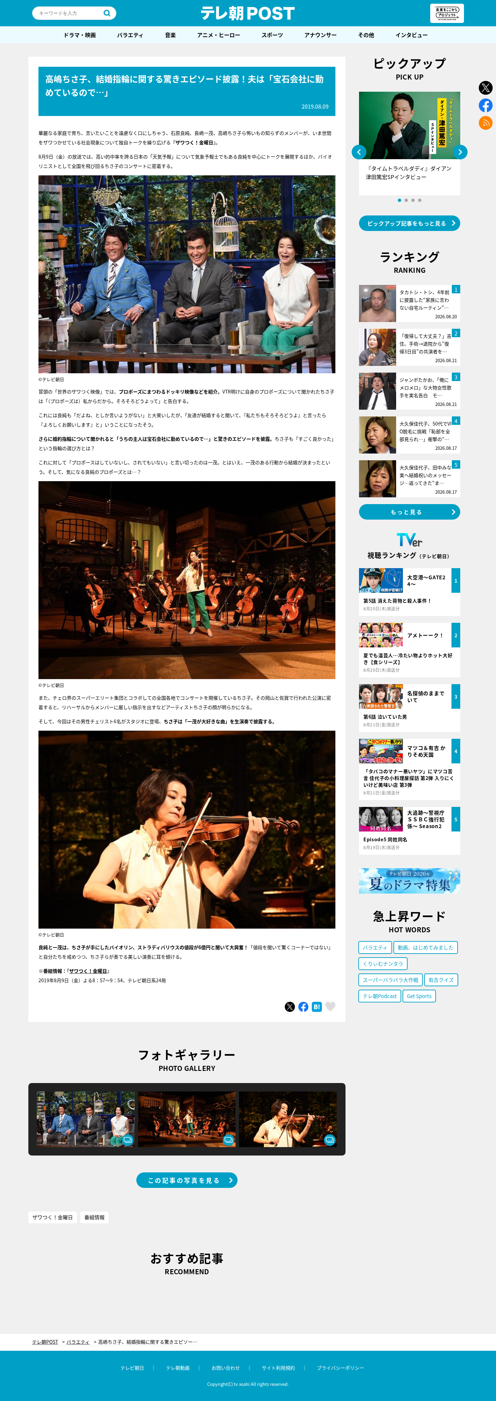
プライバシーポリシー (340, 1367)
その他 (366, 35)
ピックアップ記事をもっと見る (406, 223)
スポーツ (272, 35)
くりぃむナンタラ (383, 963)
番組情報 (94, 1217)
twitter (486, 88)
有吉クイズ (441, 979)
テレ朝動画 (178, 1367)
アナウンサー (320, 35)
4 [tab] (419, 200)
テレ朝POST (248, 13)
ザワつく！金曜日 (88, 970)
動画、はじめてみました (425, 947)
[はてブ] (317, 1007)
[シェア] (303, 1007)
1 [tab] (399, 200)
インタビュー (411, 35)
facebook (486, 105)
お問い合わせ (226, 1367)
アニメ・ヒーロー (218, 35)
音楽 (170, 35)
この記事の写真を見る (184, 1180)
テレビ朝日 (132, 1367)
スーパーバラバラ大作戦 (390, 979)
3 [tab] (413, 200)
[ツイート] (290, 1007)
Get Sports (419, 995)
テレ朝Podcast (380, 995)
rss (486, 123)
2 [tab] (406, 200)
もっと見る (407, 512)
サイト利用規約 (278, 1367)
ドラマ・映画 (79, 35)
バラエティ (130, 35)
